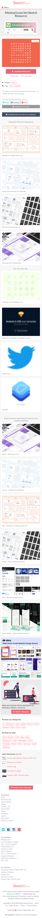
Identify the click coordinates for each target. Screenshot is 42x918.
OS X (30, 740)
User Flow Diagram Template (9, 842)
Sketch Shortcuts (6, 802)
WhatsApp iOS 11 (6, 840)
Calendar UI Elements (7, 856)
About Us (4, 816)
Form (18, 727)
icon (14, 82)
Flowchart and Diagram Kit (9, 858)
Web (27, 737)
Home (2, 797)
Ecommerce (7, 740)
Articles (3, 811)
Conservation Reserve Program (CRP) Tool (21, 758)
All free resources (6, 800)
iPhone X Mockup (6, 851)
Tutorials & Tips (5, 807)
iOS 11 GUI (4, 861)
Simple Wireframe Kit (7, 847)
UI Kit (17, 737)
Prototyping (4, 814)
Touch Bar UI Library (14, 771)
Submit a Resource (22, 712)
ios (11, 86)
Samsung (26, 744)
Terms (23, 905)
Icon (17, 724)
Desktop (6, 727)
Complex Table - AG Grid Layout (18, 775)
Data (15, 740)
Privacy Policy (32, 905)
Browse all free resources (22, 788)
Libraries (3, 804)
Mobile (23, 724)
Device (30, 724)
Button (37, 724)
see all (18, 754)
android (17, 86)
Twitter (12, 94)
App (22, 737)
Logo (23, 727)
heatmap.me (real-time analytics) (26, 915)
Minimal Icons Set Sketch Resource (21, 14)
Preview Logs (11, 766)
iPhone (13, 744)
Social (34, 744)
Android (10, 737)
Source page (20, 94)
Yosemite (6, 744)
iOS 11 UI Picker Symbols (9, 854)
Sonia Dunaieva (31, 91)
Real (12, 727)
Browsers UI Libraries (14, 762)
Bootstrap (6, 747)
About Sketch (5, 818)
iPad (19, 744)
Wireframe (10, 724)
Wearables (22, 740)
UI (3, 724)
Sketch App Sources (26, 903)
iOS (4, 737)
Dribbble (4, 94)
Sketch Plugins (5, 809)
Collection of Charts (7, 849)
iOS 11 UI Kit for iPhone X (9, 844)
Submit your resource (7, 820)
